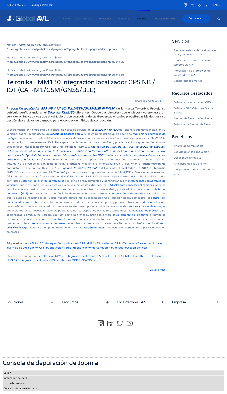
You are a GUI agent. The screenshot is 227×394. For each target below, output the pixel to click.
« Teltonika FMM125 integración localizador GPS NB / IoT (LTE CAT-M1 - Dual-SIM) (91, 256)
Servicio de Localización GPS (68, 134)
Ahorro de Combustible (188, 146)
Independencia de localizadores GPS (194, 172)
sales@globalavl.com (41, 5)
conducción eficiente (151, 202)
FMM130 (37, 243)
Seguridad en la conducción (191, 152)
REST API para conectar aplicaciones (130, 185)
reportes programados (64, 189)
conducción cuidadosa (125, 193)
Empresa (142, 18)
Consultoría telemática (188, 81)
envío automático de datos (130, 214)
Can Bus (118, 247)
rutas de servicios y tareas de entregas (140, 206)
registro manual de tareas (48, 223)
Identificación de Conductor (92, 247)
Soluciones (105, 18)
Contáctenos (196, 18)
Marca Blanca (84, 18)
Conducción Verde (59, 247)
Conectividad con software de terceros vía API (192, 63)
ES (218, 5)
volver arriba (157, 270)
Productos (124, 18)
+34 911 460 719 (16, 5)
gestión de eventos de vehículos (43, 181)
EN (215, 5)
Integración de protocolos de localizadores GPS (192, 73)
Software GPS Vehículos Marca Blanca (193, 110)
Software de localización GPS (192, 102)
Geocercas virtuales (150, 243)
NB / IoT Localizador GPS (104, 243)
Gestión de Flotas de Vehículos (193, 118)
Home (66, 18)
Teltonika (129, 243)
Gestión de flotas (94, 227)
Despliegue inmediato (187, 157)
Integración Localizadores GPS (65, 243)
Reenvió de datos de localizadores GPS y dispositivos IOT (195, 52)
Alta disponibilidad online (190, 163)
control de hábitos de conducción (60, 219)
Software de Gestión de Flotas (193, 124)
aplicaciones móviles (145, 210)
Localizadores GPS (164, 18)
